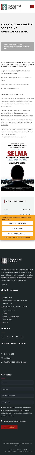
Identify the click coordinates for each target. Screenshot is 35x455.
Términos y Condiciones (25, 451)
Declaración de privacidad (23, 237)
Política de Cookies (22, 449)
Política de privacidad (11, 451)
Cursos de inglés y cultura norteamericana (15, 300)
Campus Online (7, 319)
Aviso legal (12, 449)
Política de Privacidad (20, 421)
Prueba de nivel (7, 303)
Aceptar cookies (17, 223)
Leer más (4, 284)
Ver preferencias (17, 234)
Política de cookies (9, 237)
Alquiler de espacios (9, 311)
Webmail (5, 322)
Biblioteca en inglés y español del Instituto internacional (14, 307)
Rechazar (17, 228)
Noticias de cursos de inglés (11, 316)
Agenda (5, 314)
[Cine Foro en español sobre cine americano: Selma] (17, 166)
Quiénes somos (7, 298)
